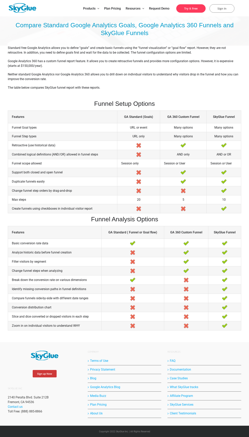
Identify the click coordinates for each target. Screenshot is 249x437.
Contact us (15, 407)
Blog (93, 378)
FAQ (172, 361)
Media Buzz (98, 396)
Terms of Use (99, 361)
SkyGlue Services (181, 404)
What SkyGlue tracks (184, 387)
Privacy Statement (102, 369)
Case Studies (179, 378)
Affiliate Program (181, 396)
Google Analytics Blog (105, 387)
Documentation (180, 369)
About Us (96, 413)
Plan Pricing (98, 404)
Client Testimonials (183, 413)
